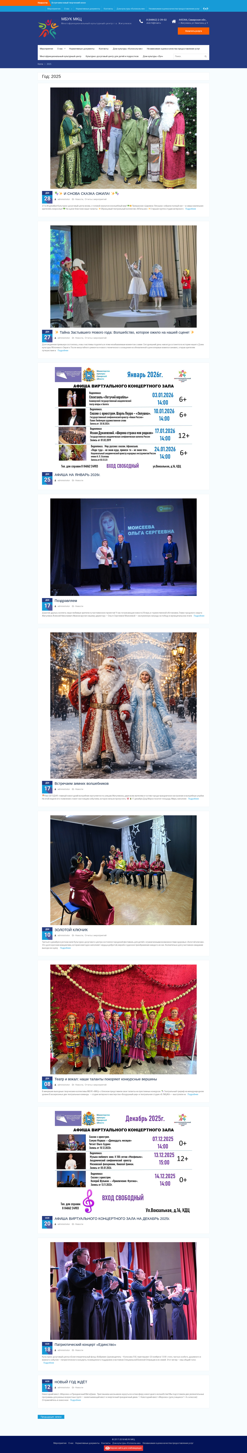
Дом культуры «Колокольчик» (131, 9)
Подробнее (190, 209)
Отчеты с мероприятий (95, 199)
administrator (64, 199)
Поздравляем (66, 601)
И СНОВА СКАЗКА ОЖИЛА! (87, 194)
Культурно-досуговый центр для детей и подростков (112, 56)
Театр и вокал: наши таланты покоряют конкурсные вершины (106, 1079)
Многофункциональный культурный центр (60, 56)
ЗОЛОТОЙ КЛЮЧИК (71, 930)
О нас (66, 9)
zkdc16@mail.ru (153, 23)
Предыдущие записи (51, 1417)
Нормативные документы (88, 9)
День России (58, 3)
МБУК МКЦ (71, 19)
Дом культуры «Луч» (153, 56)
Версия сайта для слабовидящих (126, 1448)
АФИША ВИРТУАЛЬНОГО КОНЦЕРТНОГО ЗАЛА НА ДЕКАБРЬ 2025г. (112, 1219)
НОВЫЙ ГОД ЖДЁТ (71, 1382)
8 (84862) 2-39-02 (156, 19)
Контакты (108, 9)
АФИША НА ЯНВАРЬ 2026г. (77, 475)
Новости (79, 199)
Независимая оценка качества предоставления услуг (174, 9)
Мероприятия (53, 9)
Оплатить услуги (193, 31)
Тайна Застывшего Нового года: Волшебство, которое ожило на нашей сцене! (124, 332)
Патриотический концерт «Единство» (85, 1345)
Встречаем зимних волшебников (82, 783)
